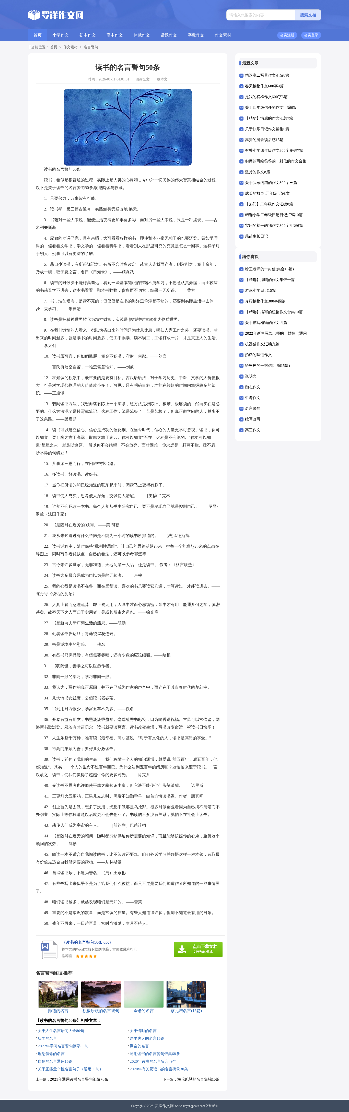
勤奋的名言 (139, 1046)
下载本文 (160, 79)
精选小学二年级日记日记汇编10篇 (274, 215)
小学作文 (60, 35)
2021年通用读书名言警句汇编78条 (79, 1079)
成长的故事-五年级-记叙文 (267, 193)
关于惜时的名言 (143, 1031)
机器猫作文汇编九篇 (262, 344)
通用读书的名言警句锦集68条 (155, 1054)
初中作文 (87, 35)
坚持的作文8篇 (257, 172)
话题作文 (169, 35)
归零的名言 (47, 1038)
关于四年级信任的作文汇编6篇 (271, 108)
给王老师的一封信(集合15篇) (269, 269)
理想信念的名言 (51, 1054)
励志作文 (252, 387)
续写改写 (252, 419)
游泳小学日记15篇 (260, 290)
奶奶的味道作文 (258, 355)
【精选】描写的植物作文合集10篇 (274, 312)
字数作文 (196, 35)
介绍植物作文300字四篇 (265, 301)
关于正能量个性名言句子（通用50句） (70, 1069)
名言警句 (91, 47)
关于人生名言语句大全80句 (61, 1031)
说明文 (251, 376)
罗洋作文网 (164, 1106)
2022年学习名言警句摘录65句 (63, 1046)
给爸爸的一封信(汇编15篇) (267, 366)
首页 (37, 35)
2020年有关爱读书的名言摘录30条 (159, 1069)
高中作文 (115, 35)
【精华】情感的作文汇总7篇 (269, 118)
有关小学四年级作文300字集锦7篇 (274, 150)
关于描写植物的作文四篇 (266, 323)
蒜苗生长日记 (256, 236)
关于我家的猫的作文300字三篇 (271, 183)
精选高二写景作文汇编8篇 (267, 75)
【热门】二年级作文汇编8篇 (269, 204)
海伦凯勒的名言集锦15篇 (198, 1079)
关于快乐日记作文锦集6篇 (267, 129)
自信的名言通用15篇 (55, 1061)
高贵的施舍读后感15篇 (264, 140)
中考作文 (252, 398)
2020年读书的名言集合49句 (153, 1061)
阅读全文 (142, 79)
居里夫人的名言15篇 (147, 1038)
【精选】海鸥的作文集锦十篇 (270, 280)
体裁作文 (142, 35)
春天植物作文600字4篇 (264, 86)
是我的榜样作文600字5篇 (266, 97)
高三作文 (252, 430)
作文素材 (223, 35)
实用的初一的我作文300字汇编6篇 (274, 226)
